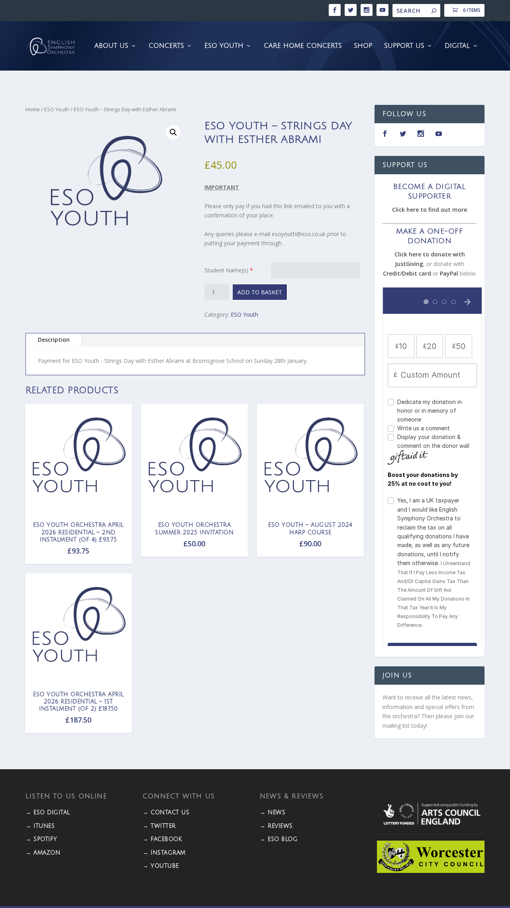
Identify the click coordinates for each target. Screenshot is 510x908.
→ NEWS (272, 812)
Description (54, 339)
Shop (363, 46)
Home (33, 109)
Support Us (404, 46)
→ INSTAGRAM (164, 853)
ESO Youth (223, 46)
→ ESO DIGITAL (48, 812)
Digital (457, 46)
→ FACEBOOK (162, 839)
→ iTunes (40, 826)
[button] (173, 132)
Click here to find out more (429, 209)
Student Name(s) (226, 270)
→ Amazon (43, 853)
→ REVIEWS (276, 826)
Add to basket (259, 292)
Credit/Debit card (407, 273)
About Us (111, 46)
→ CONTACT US (166, 812)
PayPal (449, 273)
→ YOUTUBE (161, 866)
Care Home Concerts (303, 46)
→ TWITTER (159, 826)
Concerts (166, 46)
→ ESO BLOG (279, 839)
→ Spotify (41, 839)
